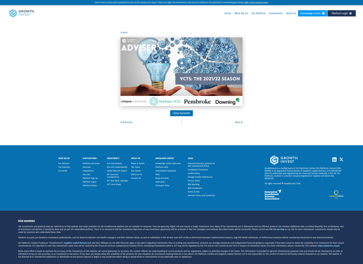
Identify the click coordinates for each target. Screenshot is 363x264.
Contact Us (136, 178)
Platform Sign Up (90, 178)
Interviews (160, 182)
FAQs (157, 174)
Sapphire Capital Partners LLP (316, 171)
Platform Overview (91, 163)
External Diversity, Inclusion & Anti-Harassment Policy (201, 164)
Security (86, 174)
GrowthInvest (271, 168)
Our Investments (114, 163)
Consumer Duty (162, 185)
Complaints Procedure (198, 169)
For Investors (64, 167)
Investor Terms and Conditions (201, 195)
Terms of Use (194, 192)
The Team (135, 167)
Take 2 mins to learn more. (256, 2)
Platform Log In (89, 182)
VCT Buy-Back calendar (117, 181)
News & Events (138, 163)
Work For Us (136, 174)
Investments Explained (165, 171)
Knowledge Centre (310, 13)
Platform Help (161, 167)
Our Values (136, 171)
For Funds (62, 171)
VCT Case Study (114, 184)
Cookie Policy (194, 173)
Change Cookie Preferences (200, 177)
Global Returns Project (117, 171)
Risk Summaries (195, 188)
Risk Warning (193, 184)
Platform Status (90, 185)
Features (87, 167)
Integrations (88, 171)
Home (227, 13)
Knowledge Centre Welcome (168, 163)
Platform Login (340, 13)
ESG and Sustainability (117, 167)
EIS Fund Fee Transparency (113, 175)
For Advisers (63, 163)
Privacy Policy (194, 181)
